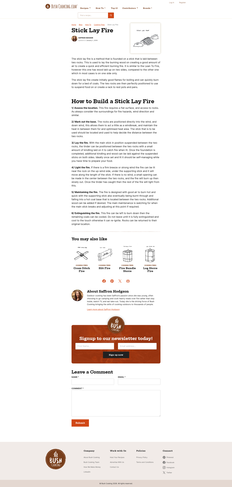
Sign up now (116, 355)
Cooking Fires (99, 25)
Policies (140, 451)
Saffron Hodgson (85, 38)
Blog (80, 25)
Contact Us (114, 467)
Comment (78, 388)
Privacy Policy (141, 457)
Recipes (84, 8)
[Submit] (111, 15)
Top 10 (114, 8)
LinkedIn (87, 472)
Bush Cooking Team (91, 462)
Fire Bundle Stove (127, 270)
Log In (171, 2)
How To (100, 8)
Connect (168, 451)
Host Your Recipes (117, 457)
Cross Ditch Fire (81, 270)
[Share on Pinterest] (112, 281)
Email (122, 377)
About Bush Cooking (92, 457)
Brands (146, 8)
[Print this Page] (128, 281)
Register (182, 2)
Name (75, 377)
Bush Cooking (61, 6)
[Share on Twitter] (120, 281)
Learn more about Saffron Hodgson (103, 309)
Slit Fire (104, 268)
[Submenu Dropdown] (104, 8)
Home (74, 25)
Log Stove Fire (150, 270)
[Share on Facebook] (104, 281)
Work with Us (118, 451)
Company (89, 451)
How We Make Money (92, 467)
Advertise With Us (117, 462)
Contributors (129, 8)
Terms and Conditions (144, 462)
